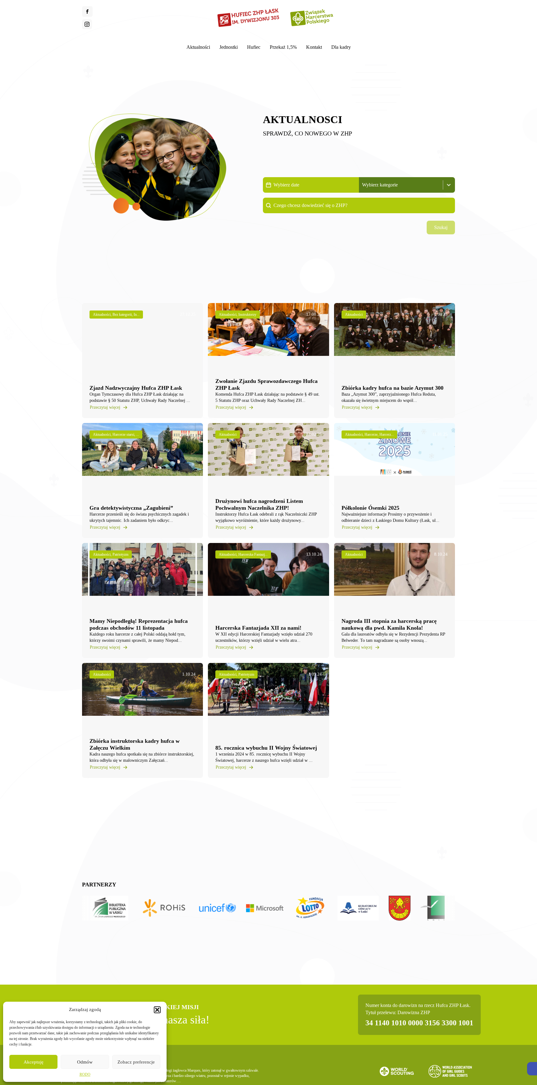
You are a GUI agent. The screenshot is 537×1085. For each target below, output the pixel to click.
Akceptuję (34, 1062)
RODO (85, 1074)
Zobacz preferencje (136, 1062)
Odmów (85, 1062)
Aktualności (198, 47)
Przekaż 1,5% (283, 47)
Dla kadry (341, 47)
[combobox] (401, 185)
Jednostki (228, 47)
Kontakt (314, 47)
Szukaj (441, 227)
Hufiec (253, 47)
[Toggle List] (448, 185)
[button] (532, 1068)
